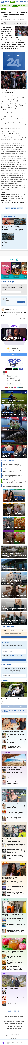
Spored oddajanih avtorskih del (14, 1026)
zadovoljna (6, 752)
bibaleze (5, 716)
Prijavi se (20, 302)
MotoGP (10, 5)
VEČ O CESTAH (13, 637)
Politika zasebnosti (9, 1021)
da (2, 701)
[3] (6, 270)
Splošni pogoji (20, 1021)
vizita (4, 788)
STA (5, 23)
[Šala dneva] (24, 675)
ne (2, 703)
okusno (5, 936)
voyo (4, 973)
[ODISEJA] (14, 260)
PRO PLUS (21, 1013)
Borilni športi (21, 5)
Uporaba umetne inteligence (14, 1028)
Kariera (7, 1016)
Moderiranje (13, 1016)
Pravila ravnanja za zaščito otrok (14, 1023)
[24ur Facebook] (15, 1011)
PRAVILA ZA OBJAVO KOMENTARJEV (11, 292)
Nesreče (5, 630)
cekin (4, 823)
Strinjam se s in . (12, 656)
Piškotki (20, 1016)
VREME (13, 354)
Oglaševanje (7, 1013)
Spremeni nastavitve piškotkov (14, 1018)
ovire (23, 630)
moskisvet (6, 862)
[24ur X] (18, 1011)
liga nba (13, 208)
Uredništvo (15, 1013)
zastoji (14, 630)
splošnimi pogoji (13, 655)
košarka (8, 208)
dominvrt (5, 899)
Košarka (15, 5)
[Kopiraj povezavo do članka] (26, 23)
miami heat (20, 208)
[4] (16, 270)
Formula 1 (4, 5)
